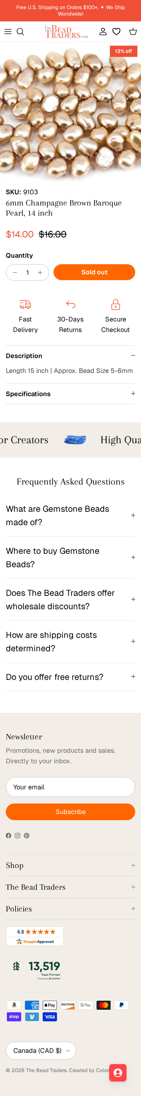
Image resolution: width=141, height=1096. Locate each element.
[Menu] (8, 32)
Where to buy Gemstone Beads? (52, 557)
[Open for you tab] (118, 1073)
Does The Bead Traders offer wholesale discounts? (60, 599)
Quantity (19, 255)
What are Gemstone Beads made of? (57, 515)
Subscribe (71, 812)
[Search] (24, 32)
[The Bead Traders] (66, 31)
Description (24, 356)
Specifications (28, 394)
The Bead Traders (46, 1070)
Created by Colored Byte (98, 1070)
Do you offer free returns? (54, 676)
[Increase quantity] (42, 273)
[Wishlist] (117, 32)
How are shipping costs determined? (51, 641)
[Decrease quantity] (13, 273)
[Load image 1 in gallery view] (70, 112)
